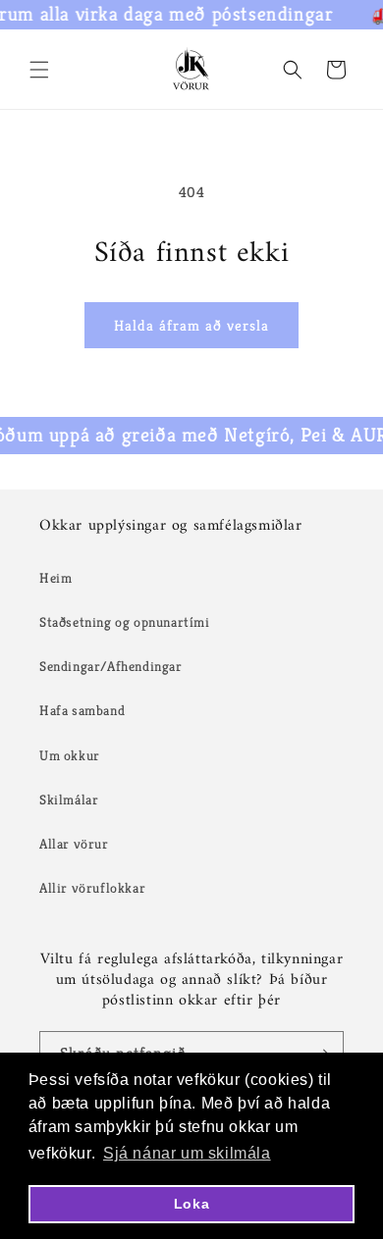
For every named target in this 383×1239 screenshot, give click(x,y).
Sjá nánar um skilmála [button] (187, 1153)
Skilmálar (68, 799)
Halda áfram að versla (191, 325)
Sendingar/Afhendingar (111, 666)
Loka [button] (191, 1204)
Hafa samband (82, 710)
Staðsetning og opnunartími (124, 622)
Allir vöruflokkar (92, 888)
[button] (39, 69)
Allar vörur (74, 843)
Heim (55, 578)
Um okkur (69, 755)
